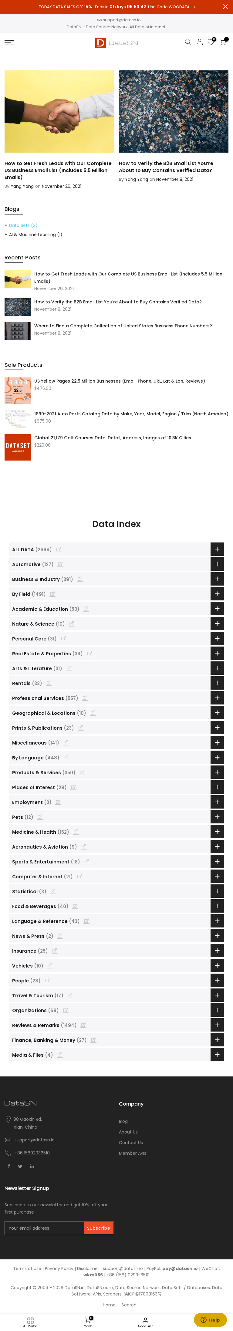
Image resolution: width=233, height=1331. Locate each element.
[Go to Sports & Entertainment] (86, 861)
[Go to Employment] (58, 801)
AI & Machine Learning (35, 234)
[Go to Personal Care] (63, 638)
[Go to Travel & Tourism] (70, 995)
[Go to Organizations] (65, 1010)
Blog (123, 1121)
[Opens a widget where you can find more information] (210, 1320)
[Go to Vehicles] (50, 965)
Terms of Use (27, 1268)
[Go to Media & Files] (59, 1054)
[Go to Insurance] (54, 950)
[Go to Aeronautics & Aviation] (83, 846)
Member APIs (132, 1153)
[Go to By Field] (52, 593)
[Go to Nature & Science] (71, 623)
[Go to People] (47, 980)
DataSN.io (75, 1288)
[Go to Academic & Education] (86, 608)
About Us (128, 1132)
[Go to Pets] (40, 816)
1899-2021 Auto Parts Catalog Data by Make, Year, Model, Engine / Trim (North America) (131, 414)
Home (109, 1305)
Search (129, 1305)
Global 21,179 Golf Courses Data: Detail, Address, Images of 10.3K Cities (112, 438)
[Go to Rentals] (48, 682)
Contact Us (131, 1143)
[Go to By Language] (66, 757)
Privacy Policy (59, 1268)
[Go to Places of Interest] (73, 787)
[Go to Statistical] (53, 891)
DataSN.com (100, 1288)
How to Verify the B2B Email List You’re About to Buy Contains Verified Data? (118, 302)
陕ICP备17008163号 (143, 1294)
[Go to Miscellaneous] (65, 742)
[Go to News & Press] (60, 935)
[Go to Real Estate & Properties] (89, 653)
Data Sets (23, 225)
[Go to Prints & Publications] (80, 727)
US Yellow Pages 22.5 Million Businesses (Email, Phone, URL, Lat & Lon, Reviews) (119, 381)
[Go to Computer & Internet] (79, 876)
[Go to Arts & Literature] (68, 668)
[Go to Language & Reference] (86, 920)
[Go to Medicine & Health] (75, 831)
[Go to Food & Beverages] (75, 905)
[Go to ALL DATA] (58, 549)
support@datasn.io (122, 20)
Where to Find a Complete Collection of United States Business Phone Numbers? (123, 326)
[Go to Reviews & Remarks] (83, 1024)
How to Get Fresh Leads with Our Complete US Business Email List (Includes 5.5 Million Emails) (128, 277)
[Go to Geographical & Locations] (92, 712)
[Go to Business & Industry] (79, 578)
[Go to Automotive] (60, 564)
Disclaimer (88, 1268)
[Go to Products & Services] (82, 772)
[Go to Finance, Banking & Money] (93, 1039)
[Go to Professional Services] (84, 697)
